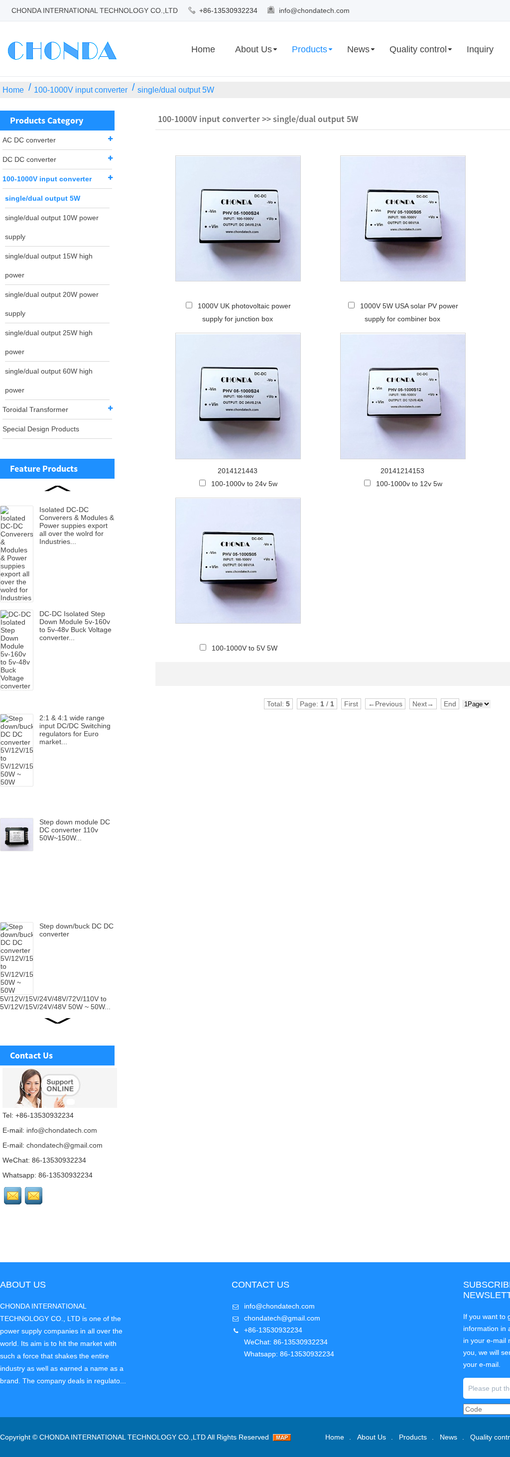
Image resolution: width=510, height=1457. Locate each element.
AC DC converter (29, 140)
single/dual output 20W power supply (52, 303)
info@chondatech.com (314, 10)
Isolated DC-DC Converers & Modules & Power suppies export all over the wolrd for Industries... (76, 525)
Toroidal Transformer (35, 409)
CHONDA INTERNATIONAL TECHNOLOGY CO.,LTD (94, 10)
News (358, 49)
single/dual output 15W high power (49, 265)
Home (203, 49)
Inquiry (480, 49)
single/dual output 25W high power (49, 342)
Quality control (418, 49)
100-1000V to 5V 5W (244, 648)
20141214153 (402, 471)
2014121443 (237, 471)
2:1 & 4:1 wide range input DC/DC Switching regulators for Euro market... (75, 730)
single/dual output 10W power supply (52, 227)
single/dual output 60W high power (49, 380)
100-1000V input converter (81, 90)
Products (309, 49)
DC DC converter (29, 159)
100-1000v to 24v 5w (244, 484)
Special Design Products (40, 429)
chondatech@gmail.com (64, 1145)
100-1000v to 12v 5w (409, 484)
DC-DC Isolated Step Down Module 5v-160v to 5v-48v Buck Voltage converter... (75, 626)
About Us (253, 49)
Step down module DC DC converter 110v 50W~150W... (74, 830)
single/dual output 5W (175, 90)
